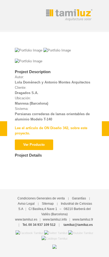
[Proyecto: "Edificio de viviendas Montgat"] (105, 128)
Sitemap (48, 203)
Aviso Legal (26, 203)
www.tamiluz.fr (82, 219)
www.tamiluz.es (26, 219)
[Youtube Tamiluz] (80, 232)
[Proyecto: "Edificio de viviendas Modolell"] (3, 128)
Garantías (79, 198)
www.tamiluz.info (55, 219)
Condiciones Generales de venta (41, 198)
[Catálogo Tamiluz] (55, 238)
